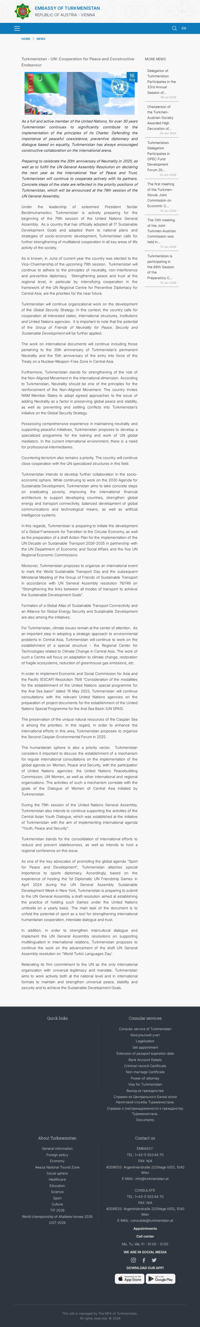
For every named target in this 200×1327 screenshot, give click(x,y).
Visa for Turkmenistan (145, 1084)
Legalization (145, 1041)
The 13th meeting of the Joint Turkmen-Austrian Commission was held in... (161, 231)
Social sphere (57, 1173)
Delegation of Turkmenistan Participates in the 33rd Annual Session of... (161, 82)
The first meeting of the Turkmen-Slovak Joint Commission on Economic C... (160, 195)
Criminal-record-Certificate (145, 1066)
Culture (57, 1204)
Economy (57, 1161)
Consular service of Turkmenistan (145, 1029)
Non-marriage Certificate (145, 1072)
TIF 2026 (57, 1210)
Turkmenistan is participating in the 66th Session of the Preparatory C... (160, 267)
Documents (145, 1120)
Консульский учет (145, 1035)
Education (57, 1186)
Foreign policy (57, 1155)
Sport (57, 1198)
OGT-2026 (57, 1223)
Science (57, 1192)
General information (57, 1148)
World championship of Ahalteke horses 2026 (57, 1216)
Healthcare (57, 1179)
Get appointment (145, 1047)
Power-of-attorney (145, 1078)
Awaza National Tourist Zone (57, 1167)
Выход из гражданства (145, 1090)
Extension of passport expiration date (145, 1053)
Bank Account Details (145, 1060)
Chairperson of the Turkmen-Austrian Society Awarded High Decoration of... (160, 118)
